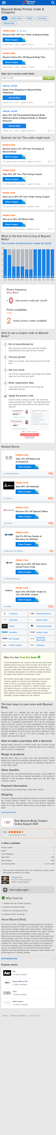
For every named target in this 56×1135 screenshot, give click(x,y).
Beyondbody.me (9, 959)
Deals (29, 18)
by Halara (7, 606)
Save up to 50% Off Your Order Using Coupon (26, 197)
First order (42, 18)
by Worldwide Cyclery (12, 579)
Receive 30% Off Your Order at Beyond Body (26, 34)
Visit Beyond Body (8, 812)
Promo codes (16, 18)
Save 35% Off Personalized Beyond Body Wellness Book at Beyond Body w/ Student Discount (25, 118)
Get (49, 78)
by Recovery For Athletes (13, 551)
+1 (52, 44)
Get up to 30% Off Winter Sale (18, 219)
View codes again (19, 890)
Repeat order (9, 23)
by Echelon (8, 523)
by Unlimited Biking (11, 474)
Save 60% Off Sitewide (27, 486)
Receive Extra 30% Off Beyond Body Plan (24, 57)
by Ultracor (8, 498)
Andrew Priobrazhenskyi (21, 880)
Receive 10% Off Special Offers (32, 511)
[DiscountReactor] (29, 2)
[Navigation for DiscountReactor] (4, 2)
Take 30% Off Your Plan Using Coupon (22, 174)
